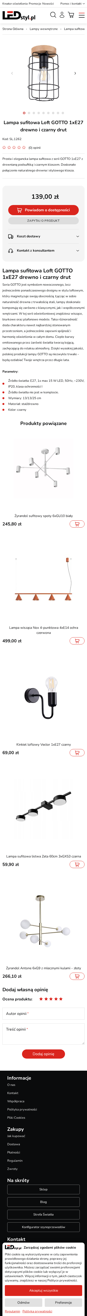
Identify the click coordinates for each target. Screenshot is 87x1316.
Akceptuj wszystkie (43, 1290)
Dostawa (13, 1144)
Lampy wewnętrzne (44, 29)
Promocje (35, 4)
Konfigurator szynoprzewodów (43, 1227)
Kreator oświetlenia (15, 4)
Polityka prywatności (22, 1109)
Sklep (43, 1189)
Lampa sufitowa (75, 29)
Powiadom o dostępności (47, 210)
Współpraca (15, 1101)
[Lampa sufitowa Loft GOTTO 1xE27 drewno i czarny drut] (43, 73)
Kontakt (12, 1093)
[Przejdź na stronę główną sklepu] (18, 16)
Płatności (13, 1152)
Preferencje (63, 1302)
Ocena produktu (16, 999)
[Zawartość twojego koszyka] (71, 15)
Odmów (23, 1302)
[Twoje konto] (62, 15)
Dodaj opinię (43, 1054)
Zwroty (12, 1169)
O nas (11, 1085)
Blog (43, 1202)
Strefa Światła (43, 1214)
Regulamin (14, 1161)
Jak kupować (16, 1136)
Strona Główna (12, 29)
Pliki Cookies (16, 1118)
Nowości (48, 4)
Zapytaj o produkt (43, 221)
